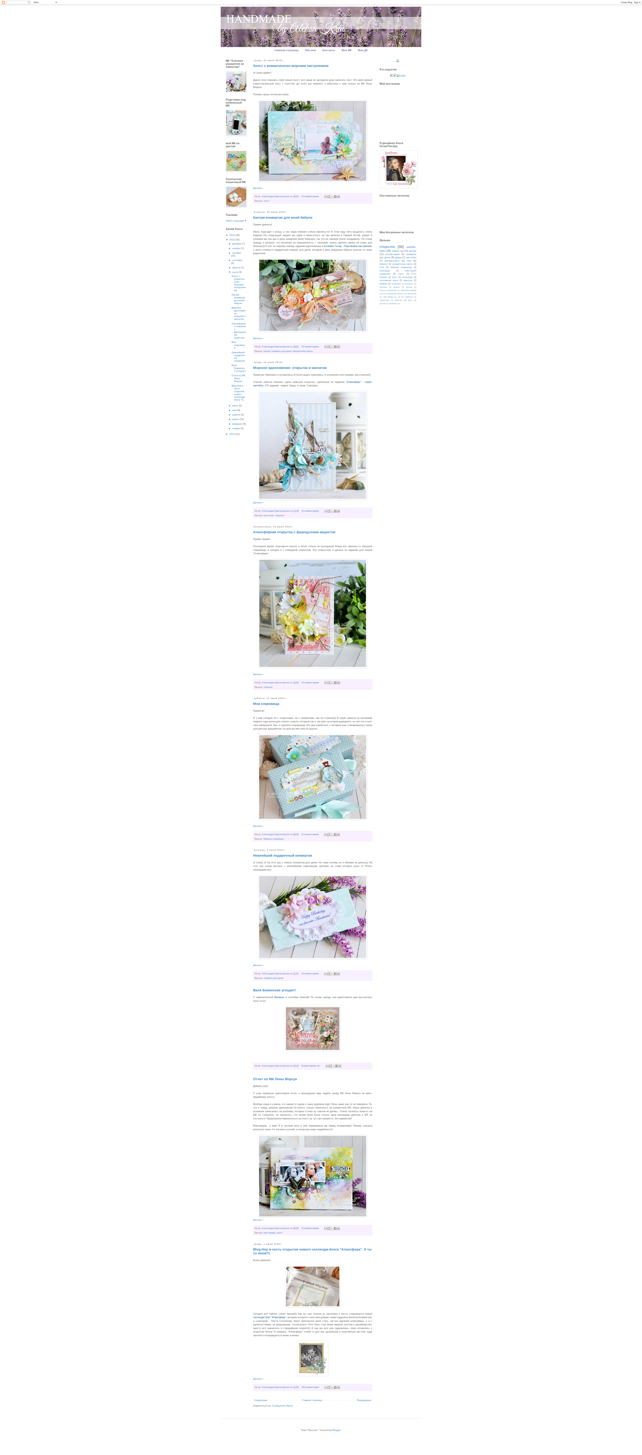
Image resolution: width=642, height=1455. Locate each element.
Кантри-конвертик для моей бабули (282, 217)
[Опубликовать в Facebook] (335, 196)
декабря (237, 243)
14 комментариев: (310, 682)
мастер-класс (392, 260)
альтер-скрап (392, 254)
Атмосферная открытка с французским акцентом (294, 532)
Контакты (328, 50)
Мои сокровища (266, 704)
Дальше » (258, 188)
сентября (237, 260)
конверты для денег (281, 351)
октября (236, 252)
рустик (382, 304)
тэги (409, 260)
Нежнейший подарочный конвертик (282, 855)
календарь (385, 271)
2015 (232, 239)
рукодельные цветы (303, 351)
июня (235, 405)
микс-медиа (269, 1233)
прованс (384, 264)
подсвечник (384, 300)
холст (266, 201)
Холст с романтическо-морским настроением (291, 66)
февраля (237, 423)
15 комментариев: (310, 196)
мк (399, 297)
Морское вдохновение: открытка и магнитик (290, 368)
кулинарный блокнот (395, 294)
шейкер (383, 284)
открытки (279, 515)
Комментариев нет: (311, 1066)
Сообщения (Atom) (282, 1405)
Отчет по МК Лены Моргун (275, 1079)
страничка (393, 304)
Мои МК (347, 50)
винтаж (409, 287)
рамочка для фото (403, 300)
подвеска (409, 297)
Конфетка (409, 284)
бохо (394, 277)
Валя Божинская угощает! (274, 990)
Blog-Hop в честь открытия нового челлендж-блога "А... (239, 392)
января (236, 428)
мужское (408, 280)
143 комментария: (310, 1387)
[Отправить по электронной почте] (326, 196)
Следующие (260, 1400)
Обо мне (310, 50)
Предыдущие (364, 1400)
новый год (397, 250)
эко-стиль (411, 257)
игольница (407, 277)
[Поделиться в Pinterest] (338, 196)
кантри (266, 351)
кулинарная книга (389, 280)
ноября (236, 248)
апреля (236, 414)
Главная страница (286, 50)
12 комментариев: (310, 511)
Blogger (337, 1430)
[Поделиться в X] (332, 196)
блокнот (396, 287)
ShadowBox (396, 284)
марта (236, 419)
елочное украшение (388, 290)
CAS (382, 267)
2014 (232, 434)
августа (236, 267)
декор (398, 257)
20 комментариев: (310, 347)
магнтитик (268, 515)
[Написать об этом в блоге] (329, 196)
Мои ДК (363, 50)
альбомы (383, 287)
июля (235, 272)
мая (234, 410)
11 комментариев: (310, 834)
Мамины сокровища (273, 839)
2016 (232, 235)
